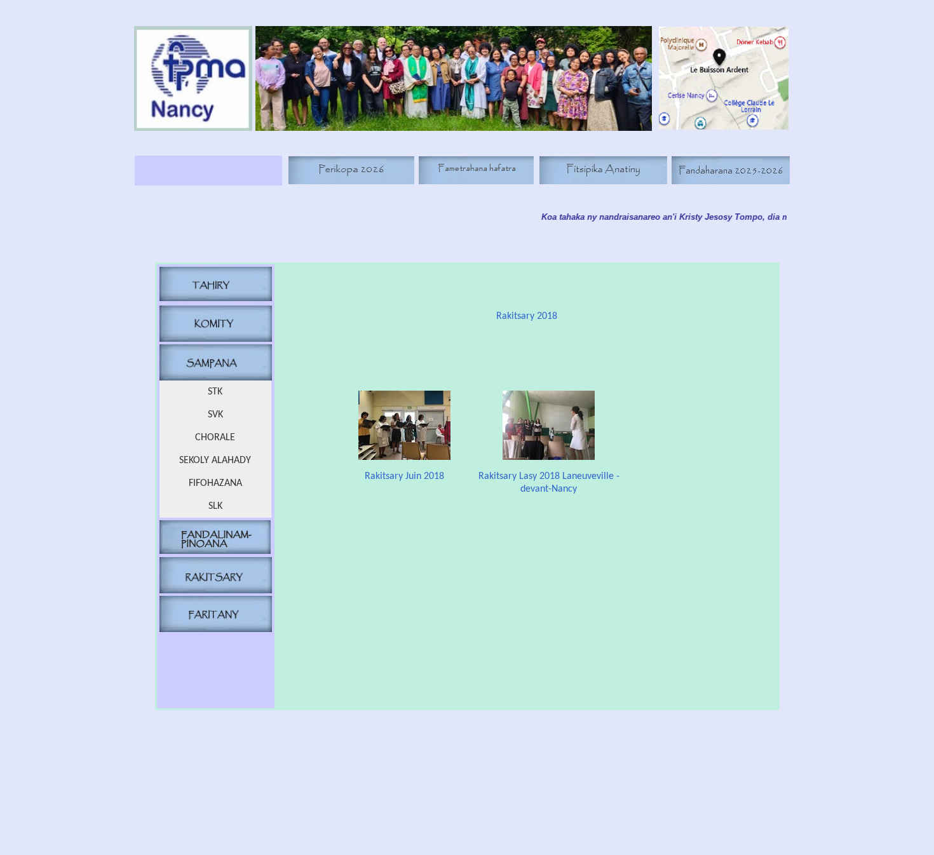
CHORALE (215, 438)
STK (215, 392)
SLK (215, 506)
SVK (215, 415)
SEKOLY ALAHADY (215, 460)
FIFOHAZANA (215, 483)
